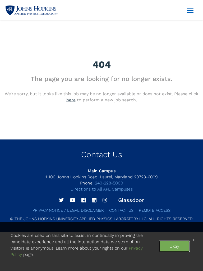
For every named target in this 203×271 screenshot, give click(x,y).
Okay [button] (174, 246)
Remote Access (154, 210)
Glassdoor (131, 200)
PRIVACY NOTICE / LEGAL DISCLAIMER (68, 210)
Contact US (121, 210)
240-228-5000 (101, 183)
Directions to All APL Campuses (102, 189)
